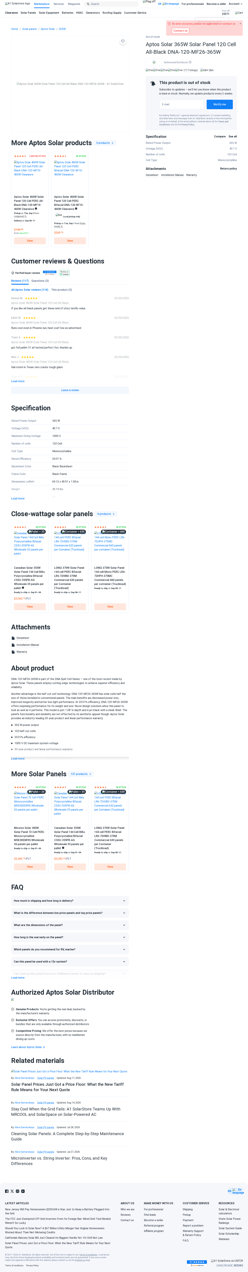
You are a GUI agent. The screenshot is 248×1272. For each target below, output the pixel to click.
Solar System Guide (230, 1228)
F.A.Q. (186, 1240)
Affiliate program (154, 1231)
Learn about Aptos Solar (26, 1047)
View (30, 240)
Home (14, 29)
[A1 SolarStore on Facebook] (6, 1191)
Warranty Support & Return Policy (193, 1233)
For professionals (193, 4)
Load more (17, 381)
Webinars (224, 1239)
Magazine (74, 4)
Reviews (126, 1214)
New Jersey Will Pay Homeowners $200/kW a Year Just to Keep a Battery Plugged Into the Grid (57, 1211)
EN (159, 4)
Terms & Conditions (88, 1255)
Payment (188, 1220)
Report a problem (193, 1225)
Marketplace (41, 4)
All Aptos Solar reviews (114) (29, 289)
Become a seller (216, 4)
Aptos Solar (48, 29)
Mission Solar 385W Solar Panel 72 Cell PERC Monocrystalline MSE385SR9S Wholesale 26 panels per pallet (29, 836)
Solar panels (29, 29)
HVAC (79, 12)
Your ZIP (226, 12)
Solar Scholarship (229, 1233)
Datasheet (152, 175)
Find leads (150, 1214)
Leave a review (70, 390)
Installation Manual (172, 175)
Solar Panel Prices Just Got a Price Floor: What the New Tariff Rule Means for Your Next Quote (57, 1245)
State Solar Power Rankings (230, 1221)
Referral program (154, 1225)
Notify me (220, 104)
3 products (103, 143)
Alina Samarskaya (24, 1078)
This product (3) (61, 289)
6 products (104, 513)
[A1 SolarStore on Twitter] (12, 1191)
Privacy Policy (187, 124)
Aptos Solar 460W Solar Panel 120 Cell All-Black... (40, 303)
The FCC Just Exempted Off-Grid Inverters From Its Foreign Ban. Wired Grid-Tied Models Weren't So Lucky (58, 1221)
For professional (153, 1209)
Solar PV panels (45, 1078)
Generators (93, 12)
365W (62, 29)
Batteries (67, 12)
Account (234, 3)
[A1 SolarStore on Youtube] (23, 1191)
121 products (79, 774)
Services (58, 4)
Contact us (127, 1220)
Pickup (187, 1214)
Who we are (127, 1209)
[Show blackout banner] (149, 4)
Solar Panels (28, 12)
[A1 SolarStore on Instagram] (17, 1191)
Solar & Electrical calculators (229, 1211)
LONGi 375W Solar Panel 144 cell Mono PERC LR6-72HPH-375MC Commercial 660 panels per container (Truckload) (110, 576)
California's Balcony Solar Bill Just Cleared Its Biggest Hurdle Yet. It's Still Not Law (54, 1237)
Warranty (191, 175)
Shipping (188, 1209)
